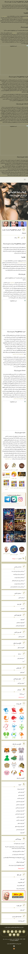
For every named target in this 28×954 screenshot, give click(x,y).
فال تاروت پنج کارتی (20, 811)
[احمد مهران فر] (22, 224)
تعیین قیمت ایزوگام (20, 862)
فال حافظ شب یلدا (20, 885)
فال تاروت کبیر (21, 792)
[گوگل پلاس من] (17, 934)
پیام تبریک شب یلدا (20, 888)
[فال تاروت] (20, 514)
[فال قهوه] (20, 526)
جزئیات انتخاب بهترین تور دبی (18, 854)
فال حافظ (22, 879)
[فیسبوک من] (15, 931)
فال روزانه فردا (21, 921)
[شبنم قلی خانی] (6, 224)
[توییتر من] (4, 931)
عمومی (17, 558)
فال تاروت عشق (21, 823)
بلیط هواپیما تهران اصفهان (18, 399)
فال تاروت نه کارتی (20, 817)
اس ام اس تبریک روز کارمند (18, 574)
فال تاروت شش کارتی (19, 814)
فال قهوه (22, 619)
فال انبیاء (22, 608)
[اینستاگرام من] (12, 931)
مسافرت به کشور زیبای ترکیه (18, 851)
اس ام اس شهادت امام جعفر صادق (17, 587)
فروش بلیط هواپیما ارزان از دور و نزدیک (18, 193)
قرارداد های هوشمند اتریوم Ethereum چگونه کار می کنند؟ (14, 858)
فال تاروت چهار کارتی (20, 808)
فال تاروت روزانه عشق (19, 826)
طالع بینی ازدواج (21, 647)
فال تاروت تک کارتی (20, 801)
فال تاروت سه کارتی (20, 805)
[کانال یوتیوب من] (14, 934)
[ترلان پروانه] (14, 224)
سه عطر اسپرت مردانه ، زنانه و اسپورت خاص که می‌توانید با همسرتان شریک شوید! (15, 847)
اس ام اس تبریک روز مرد (19, 577)
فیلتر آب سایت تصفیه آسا (19, 843)
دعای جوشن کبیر (20, 658)
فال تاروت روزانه (20, 789)
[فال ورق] (8, 537)
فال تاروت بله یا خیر (20, 829)
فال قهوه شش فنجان (20, 626)
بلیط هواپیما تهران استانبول (16, 92)
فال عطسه (22, 910)
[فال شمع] (8, 526)
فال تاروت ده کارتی (20, 820)
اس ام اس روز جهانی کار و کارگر (18, 580)
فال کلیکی (22, 672)
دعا (23, 661)
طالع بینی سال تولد (20, 778)
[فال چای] (20, 537)
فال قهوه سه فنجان (20, 622)
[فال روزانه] (8, 514)
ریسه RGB (22, 694)
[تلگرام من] (19, 931)
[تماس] (8, 931)
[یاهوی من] (23, 931)
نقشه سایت (9, 944)
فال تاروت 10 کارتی (6, 487)
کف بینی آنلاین (21, 637)
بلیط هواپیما (14, 33)
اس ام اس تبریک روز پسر (19, 584)
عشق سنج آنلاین (21, 683)
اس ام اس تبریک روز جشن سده (18, 571)
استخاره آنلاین (21, 598)
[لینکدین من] (10, 934)
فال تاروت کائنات (20, 798)
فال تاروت (22, 833)
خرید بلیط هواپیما (3, 175)
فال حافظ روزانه (21, 882)
